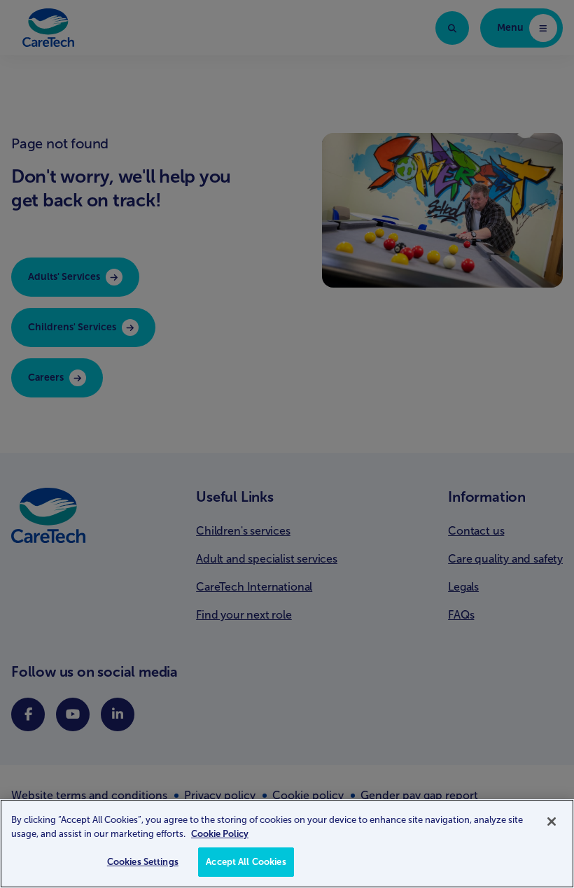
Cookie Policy (219, 834)
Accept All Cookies (246, 862)
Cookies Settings (142, 862)
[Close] (551, 821)
